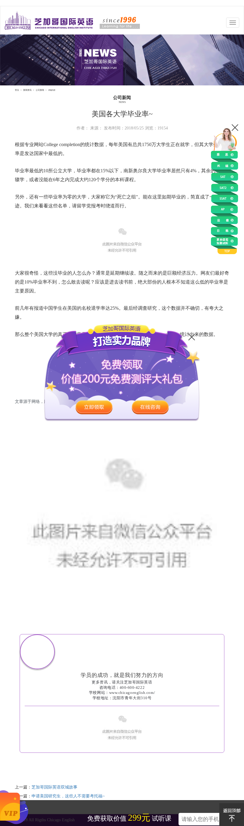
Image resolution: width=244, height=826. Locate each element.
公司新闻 (40, 90)
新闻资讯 (27, 90)
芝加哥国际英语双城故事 (54, 787)
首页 (17, 90)
